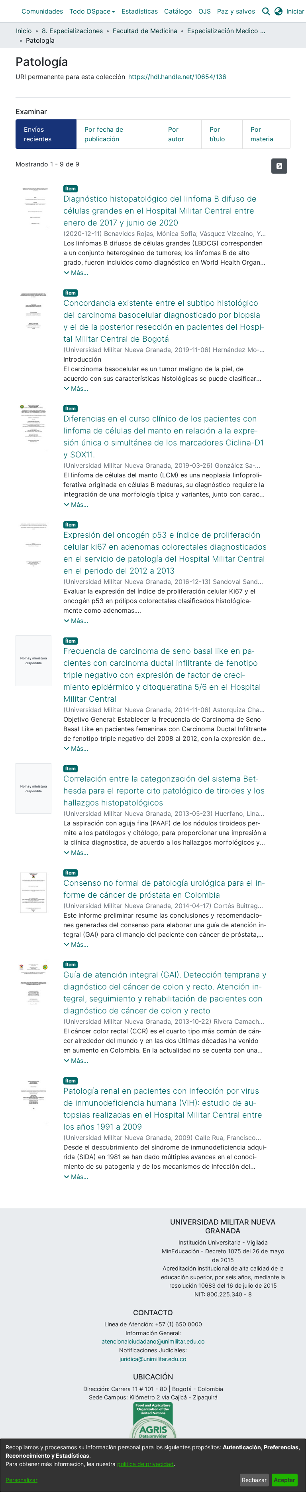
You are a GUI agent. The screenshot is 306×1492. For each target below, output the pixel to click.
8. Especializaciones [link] (72, 31)
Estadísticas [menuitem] (140, 11)
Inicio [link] (24, 31)
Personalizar (21, 1479)
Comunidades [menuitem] (42, 11)
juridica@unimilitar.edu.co (153, 1358)
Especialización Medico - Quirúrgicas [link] (227, 31)
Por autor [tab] (176, 134)
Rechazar (254, 1479)
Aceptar (284, 1479)
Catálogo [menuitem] (178, 11)
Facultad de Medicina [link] (145, 31)
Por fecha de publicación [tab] (103, 134)
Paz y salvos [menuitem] (236, 11)
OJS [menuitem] (204, 11)
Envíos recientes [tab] (37, 134)
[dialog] (153, 1465)
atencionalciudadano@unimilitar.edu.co (153, 1341)
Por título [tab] (217, 134)
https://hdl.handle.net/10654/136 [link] (177, 77)
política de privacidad (145, 1463)
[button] (266, 11)
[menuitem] (92, 11)
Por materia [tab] (262, 134)
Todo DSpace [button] (89, 11)
